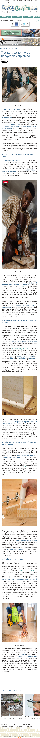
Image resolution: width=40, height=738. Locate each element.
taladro (24, 287)
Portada (3, 48)
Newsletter (19, 726)
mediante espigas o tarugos (21, 349)
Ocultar (31, 2)
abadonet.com (20, 737)
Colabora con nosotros (6, 726)
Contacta (29, 726)
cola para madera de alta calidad (14, 467)
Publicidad (16, 724)
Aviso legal (26, 724)
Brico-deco (14, 48)
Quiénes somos (5, 724)
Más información (24, 2)
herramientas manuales (28, 570)
